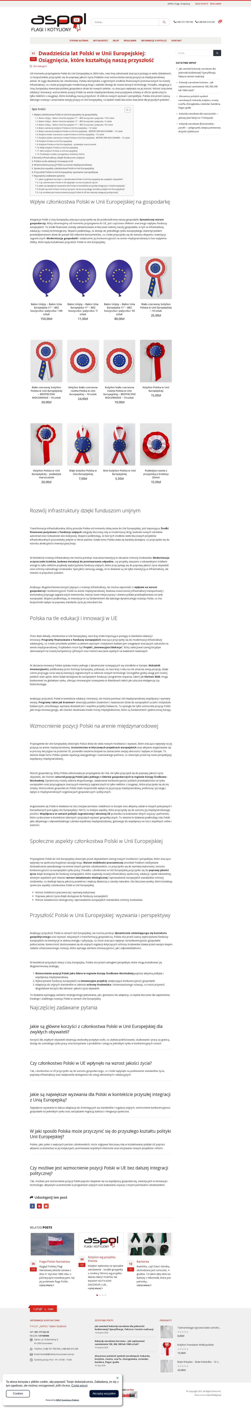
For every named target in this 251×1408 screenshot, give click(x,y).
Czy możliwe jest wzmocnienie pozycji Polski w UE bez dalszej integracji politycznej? (78, 192)
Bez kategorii (40, 66)
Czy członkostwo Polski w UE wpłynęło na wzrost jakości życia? (68, 182)
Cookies (18, 1393)
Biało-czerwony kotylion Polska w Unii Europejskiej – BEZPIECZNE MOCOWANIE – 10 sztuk (81, 131)
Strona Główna (78, 40)
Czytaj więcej (79, 1385)
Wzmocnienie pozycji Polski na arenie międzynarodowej (63, 164)
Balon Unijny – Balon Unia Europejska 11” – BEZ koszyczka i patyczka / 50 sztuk (76, 124)
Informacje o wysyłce (154, 40)
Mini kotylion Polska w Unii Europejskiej (58, 151)
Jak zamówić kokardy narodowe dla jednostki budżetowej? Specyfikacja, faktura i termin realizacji (197, 72)
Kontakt (176, 40)
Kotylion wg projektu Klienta (53, 1259)
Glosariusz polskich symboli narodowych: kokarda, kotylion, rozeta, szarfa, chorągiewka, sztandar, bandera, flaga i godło (122, 1359)
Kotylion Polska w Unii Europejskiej (55, 141)
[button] (97, 1295)
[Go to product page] (46, 278)
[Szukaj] (164, 22)
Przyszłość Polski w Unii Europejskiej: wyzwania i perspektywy (66, 172)
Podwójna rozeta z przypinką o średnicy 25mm (62, 154)
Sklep (116, 40)
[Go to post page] (52, 1242)
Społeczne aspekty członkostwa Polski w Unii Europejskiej (64, 168)
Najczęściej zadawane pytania (49, 175)
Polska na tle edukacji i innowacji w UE (53, 161)
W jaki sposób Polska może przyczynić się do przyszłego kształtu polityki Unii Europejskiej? (82, 189)
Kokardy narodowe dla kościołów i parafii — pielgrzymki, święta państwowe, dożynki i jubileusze (199, 127)
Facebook (32, 1206)
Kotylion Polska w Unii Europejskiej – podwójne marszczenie (67, 144)
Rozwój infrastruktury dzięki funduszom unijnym (59, 157)
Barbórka (94, 1261)
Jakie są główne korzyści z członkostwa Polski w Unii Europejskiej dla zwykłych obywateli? (81, 179)
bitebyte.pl (216, 1395)
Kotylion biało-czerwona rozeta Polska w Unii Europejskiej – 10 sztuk (71, 134)
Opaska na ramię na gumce (150, 1263)
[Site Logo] (58, 21)
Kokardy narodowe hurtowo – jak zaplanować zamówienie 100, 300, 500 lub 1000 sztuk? (198, 86)
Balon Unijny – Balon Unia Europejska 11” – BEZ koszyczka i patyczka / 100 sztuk (76, 118)
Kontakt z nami (43, 1309)
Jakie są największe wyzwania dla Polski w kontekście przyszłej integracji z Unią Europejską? (82, 185)
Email (46, 1206)
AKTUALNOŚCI (100, 40)
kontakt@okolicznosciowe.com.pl (57, 1354)
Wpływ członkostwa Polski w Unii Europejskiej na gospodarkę (65, 114)
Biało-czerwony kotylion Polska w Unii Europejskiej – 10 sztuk (68, 128)
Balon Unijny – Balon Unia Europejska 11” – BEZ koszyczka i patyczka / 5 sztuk (75, 121)
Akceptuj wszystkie (104, 1393)
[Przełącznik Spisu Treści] (126, 110)
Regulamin (215, 3)
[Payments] (125, 1393)
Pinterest (39, 1206)
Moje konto (201, 3)
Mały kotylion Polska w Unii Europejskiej (59, 147)
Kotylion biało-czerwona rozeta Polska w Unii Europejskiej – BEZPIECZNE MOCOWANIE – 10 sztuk (84, 137)
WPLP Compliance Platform (67, 1400)
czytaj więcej (46, 1288)
